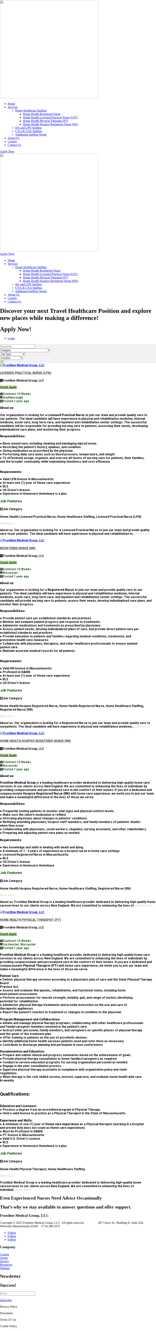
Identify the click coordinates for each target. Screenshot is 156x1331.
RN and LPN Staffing (28, 127)
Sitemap (5, 1268)
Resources (6, 1264)
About (4, 1257)
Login (11, 338)
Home (11, 103)
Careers (12, 141)
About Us (13, 138)
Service (4, 1261)
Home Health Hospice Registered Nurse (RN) (50, 124)
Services (13, 107)
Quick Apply (8, 387)
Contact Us (14, 145)
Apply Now (7, 151)
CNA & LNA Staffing (28, 131)
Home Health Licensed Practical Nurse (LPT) (50, 117)
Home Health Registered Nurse (41, 114)
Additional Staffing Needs (31, 134)
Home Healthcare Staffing (31, 110)
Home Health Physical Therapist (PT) (45, 120)
